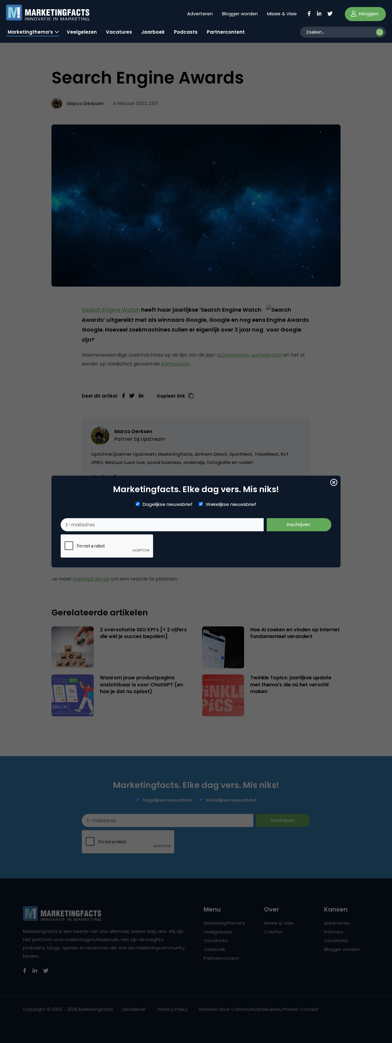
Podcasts (186, 32)
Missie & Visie (282, 13)
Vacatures (119, 32)
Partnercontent (226, 32)
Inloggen (368, 13)
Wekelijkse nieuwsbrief (231, 504)
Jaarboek (153, 32)
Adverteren (200, 13)
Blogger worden (240, 13)
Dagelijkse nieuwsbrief (168, 504)
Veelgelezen (82, 32)
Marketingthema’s (30, 32)
